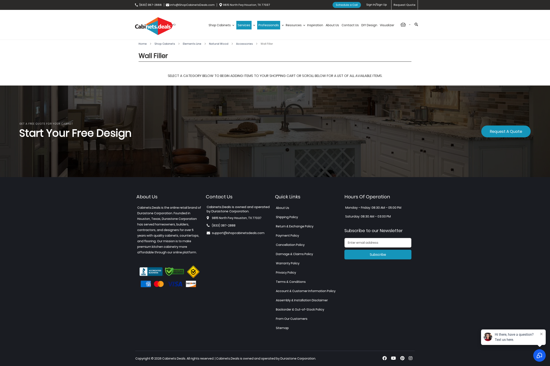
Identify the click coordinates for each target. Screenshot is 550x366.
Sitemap (282, 328)
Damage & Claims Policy (294, 254)
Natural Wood (219, 44)
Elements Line (192, 44)
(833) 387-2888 (150, 4)
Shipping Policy (287, 217)
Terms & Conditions (291, 282)
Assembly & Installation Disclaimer (302, 300)
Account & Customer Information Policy (306, 291)
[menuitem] (221, 29)
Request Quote (405, 5)
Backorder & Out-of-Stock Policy (300, 309)
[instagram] (410, 358)
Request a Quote (506, 131)
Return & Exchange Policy (294, 226)
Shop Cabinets (165, 44)
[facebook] (384, 358)
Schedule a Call (347, 5)
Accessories (245, 44)
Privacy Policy (286, 272)
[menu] (301, 29)
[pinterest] (402, 358)
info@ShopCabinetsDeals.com (192, 4)
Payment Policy (287, 235)
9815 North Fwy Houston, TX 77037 (246, 4)
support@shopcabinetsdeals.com (238, 233)
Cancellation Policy (290, 245)
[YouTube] (393, 358)
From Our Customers (291, 319)
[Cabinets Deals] (155, 27)
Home (143, 44)
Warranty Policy (287, 263)
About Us (282, 208)
